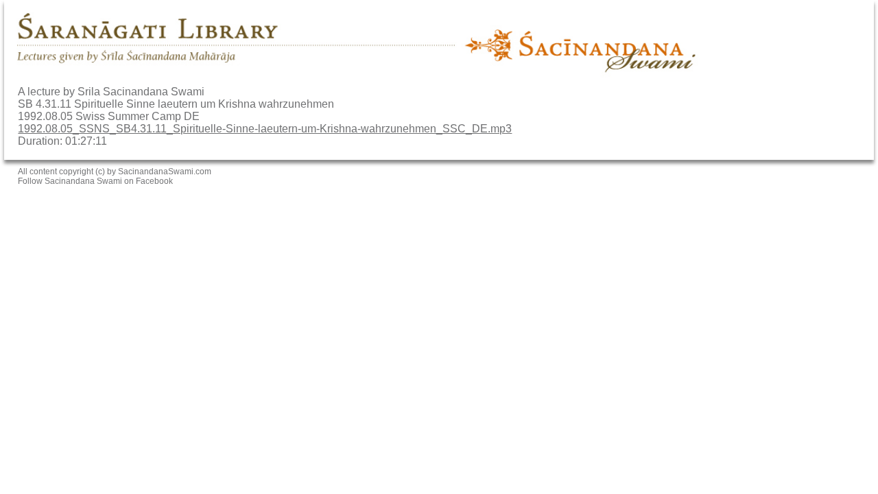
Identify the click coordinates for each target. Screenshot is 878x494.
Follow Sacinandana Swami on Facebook (95, 181)
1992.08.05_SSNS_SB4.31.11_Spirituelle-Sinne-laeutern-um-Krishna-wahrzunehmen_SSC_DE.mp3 (265, 128)
